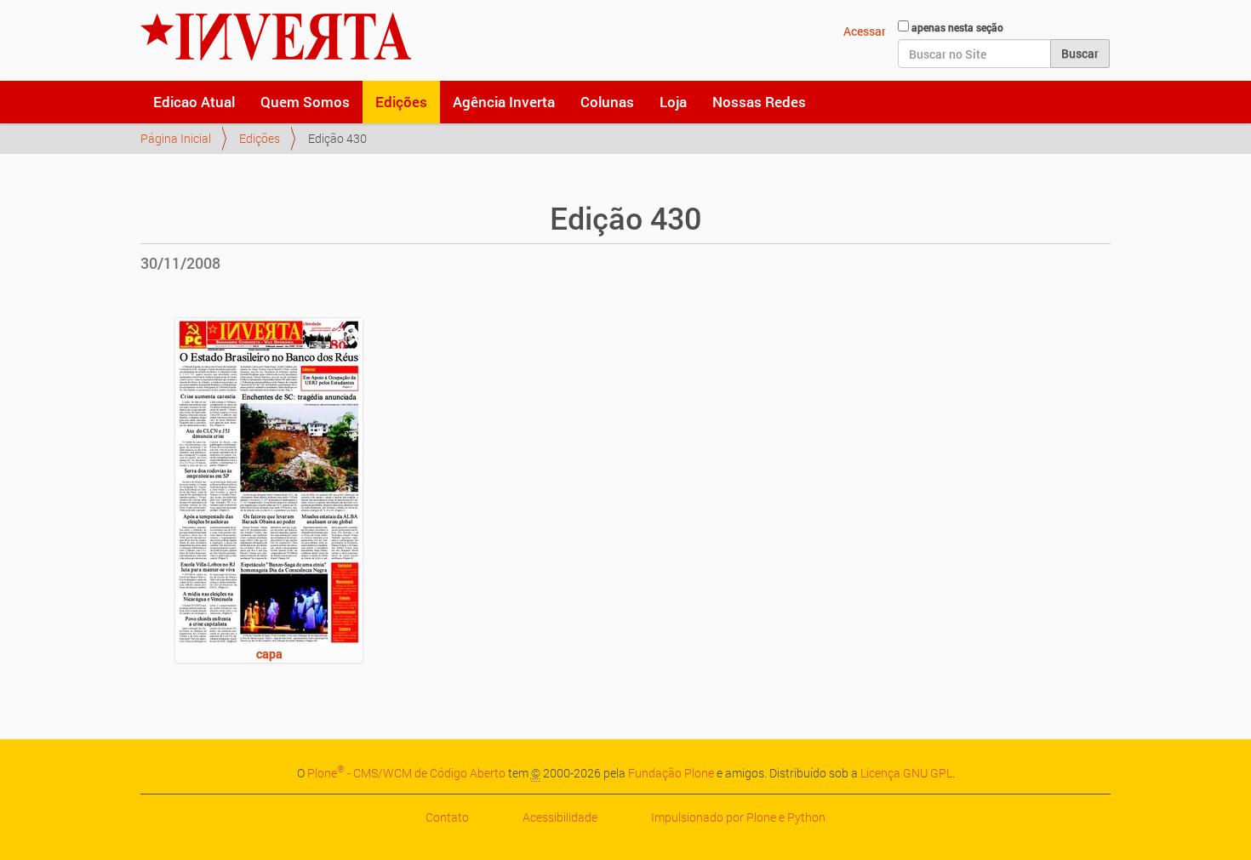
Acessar (864, 31)
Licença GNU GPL (906, 773)
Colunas (607, 101)
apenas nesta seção (957, 27)
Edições (401, 101)
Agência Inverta (504, 101)
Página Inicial (175, 138)
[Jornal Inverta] (275, 36)
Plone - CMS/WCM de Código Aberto (406, 773)
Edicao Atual (194, 101)
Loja (673, 101)
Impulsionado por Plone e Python (738, 817)
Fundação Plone (671, 773)
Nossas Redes (759, 101)
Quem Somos (305, 101)
